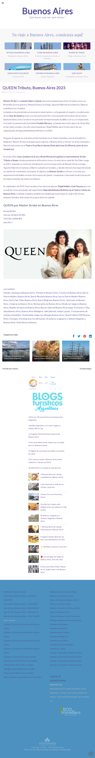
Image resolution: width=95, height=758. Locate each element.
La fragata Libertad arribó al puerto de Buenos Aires (73, 357)
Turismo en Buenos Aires (70, 293)
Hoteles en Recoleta (59, 624)
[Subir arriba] (91, 754)
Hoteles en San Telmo (59, 632)
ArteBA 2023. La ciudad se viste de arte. (45, 468)
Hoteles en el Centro (59, 640)
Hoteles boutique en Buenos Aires (19, 293)
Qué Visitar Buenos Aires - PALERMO (21, 604)
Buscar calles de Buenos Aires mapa (57, 307)
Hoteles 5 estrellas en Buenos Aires (66, 661)
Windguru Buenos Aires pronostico (65, 620)
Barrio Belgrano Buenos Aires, (52, 300)
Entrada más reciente (10, 369)
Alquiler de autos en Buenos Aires (24, 307)
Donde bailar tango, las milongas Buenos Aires (43, 315)
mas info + (8, 222)
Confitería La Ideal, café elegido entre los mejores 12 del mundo (54, 507)
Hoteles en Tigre (57, 648)
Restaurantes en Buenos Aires (47, 304)
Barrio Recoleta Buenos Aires (44, 296)
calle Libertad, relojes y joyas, (57, 311)
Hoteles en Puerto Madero (62, 644)
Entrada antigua (85, 369)
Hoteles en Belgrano (59, 636)
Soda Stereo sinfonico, (26, 322)
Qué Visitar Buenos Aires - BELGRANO (21, 608)
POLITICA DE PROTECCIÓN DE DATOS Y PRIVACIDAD (47, 750)
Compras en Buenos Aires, (21, 304)
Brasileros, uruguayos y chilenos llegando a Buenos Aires (52, 518)
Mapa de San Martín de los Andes (19, 673)
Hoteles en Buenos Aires (47, 293)
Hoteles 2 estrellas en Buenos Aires (66, 653)
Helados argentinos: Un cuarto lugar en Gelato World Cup (45, 357)
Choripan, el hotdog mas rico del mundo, (27, 319)
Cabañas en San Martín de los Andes (20, 657)
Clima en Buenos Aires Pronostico (65, 616)
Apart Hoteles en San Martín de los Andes (22, 677)
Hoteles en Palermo (59, 628)
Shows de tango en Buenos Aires (64, 600)
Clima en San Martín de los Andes (19, 665)
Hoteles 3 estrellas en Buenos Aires (66, 657)
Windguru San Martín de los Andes (19, 669)
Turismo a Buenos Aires (60, 604)
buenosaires (20, 92)
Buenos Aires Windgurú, (33, 311)
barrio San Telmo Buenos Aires (23, 300)
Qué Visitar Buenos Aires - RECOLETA (21, 612)
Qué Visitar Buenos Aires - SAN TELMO (22, 616)
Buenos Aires (47, 11)
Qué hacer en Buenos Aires (62, 596)
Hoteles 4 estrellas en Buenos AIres (66, 665)
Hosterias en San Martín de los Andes (20, 661)
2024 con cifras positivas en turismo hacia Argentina (14, 357)
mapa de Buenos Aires (60, 612)
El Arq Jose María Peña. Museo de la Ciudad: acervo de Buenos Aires (53, 569)
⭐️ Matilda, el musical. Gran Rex (53, 547)
